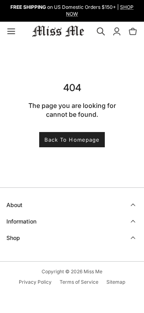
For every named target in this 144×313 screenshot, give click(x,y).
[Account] (117, 31)
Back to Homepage (72, 139)
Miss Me (93, 271)
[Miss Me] (58, 31)
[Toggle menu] (11, 31)
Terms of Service (79, 282)
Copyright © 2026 (63, 271)
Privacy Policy (35, 282)
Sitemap (115, 282)
